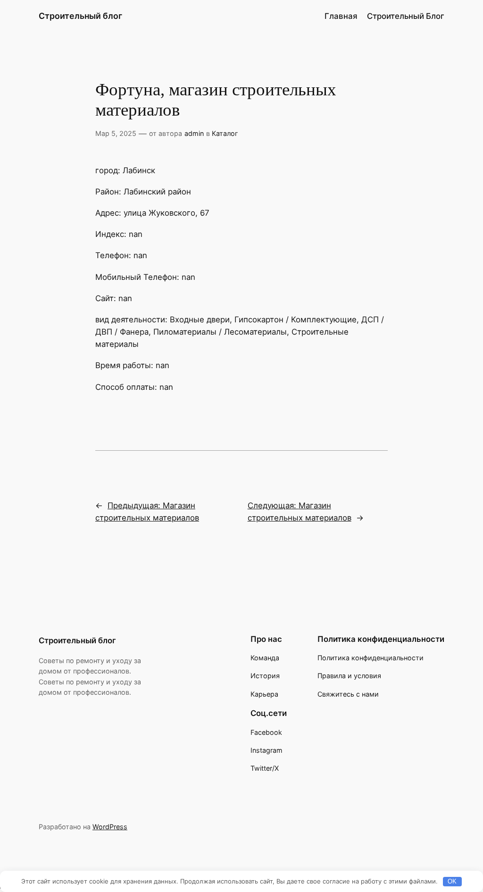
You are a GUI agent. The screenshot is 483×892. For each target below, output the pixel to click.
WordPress (109, 827)
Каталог (225, 133)
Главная (341, 16)
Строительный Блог (405, 16)
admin (194, 133)
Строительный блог (80, 16)
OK (452, 881)
